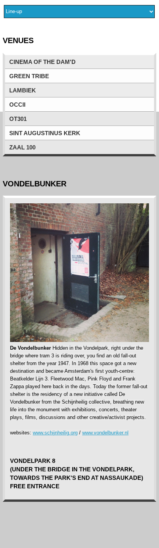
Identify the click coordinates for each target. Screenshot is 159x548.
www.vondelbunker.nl (105, 433)
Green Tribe (29, 76)
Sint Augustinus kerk (44, 133)
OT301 (18, 119)
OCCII (17, 105)
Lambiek (22, 90)
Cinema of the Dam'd (42, 62)
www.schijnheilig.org (55, 433)
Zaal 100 (22, 147)
